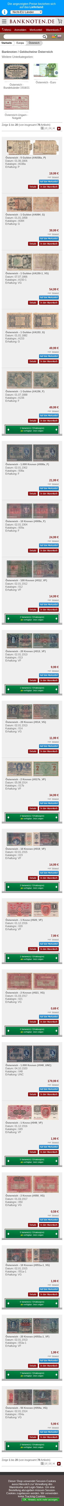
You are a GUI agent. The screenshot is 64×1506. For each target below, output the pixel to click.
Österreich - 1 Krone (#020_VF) (24, 920)
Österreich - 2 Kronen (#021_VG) (25, 992)
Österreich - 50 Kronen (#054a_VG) (26, 1407)
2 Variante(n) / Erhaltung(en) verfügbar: (32, 618)
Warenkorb (52, 29)
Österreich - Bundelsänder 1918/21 (17, 86)
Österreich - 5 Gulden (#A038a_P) (26, 157)
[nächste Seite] (58, 128)
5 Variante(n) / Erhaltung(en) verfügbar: (32, 1160)
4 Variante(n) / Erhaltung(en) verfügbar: (32, 1030)
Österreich (34, 43)
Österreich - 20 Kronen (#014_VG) (26, 722)
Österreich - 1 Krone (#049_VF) (24, 1122)
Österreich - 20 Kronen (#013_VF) (26, 651)
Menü (7, 29)
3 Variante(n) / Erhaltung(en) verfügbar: (32, 886)
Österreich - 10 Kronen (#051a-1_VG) (28, 1265)
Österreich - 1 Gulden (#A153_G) (25, 332)
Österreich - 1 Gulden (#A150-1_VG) (27, 273)
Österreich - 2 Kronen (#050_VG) (25, 1195)
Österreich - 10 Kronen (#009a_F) (26, 521)
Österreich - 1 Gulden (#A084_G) (25, 214)
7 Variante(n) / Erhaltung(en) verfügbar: (32, 1374)
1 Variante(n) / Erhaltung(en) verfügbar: (32, 429)
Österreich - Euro (46, 82)
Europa (20, 43)
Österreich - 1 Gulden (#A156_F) (25, 391)
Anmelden (20, 29)
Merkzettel (36, 29)
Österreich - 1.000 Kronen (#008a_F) (27, 464)
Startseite (6, 43)
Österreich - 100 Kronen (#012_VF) (26, 580)
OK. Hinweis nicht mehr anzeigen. (40, 1499)
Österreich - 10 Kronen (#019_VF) (26, 848)
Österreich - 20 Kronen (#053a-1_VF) (27, 1336)
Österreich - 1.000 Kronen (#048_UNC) (28, 1065)
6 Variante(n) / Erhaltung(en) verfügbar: (32, 1303)
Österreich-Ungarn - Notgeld (16, 116)
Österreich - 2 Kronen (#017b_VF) (26, 779)
